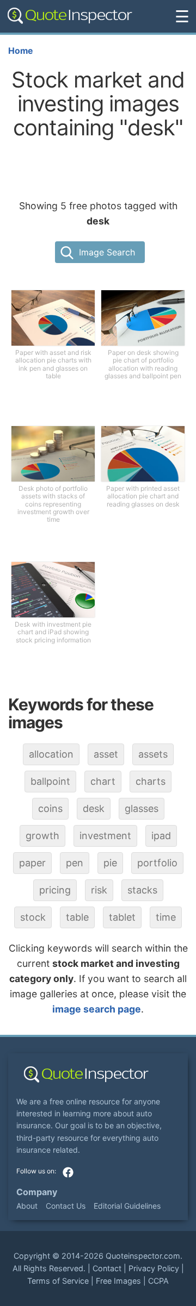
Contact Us (65, 1205)
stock (33, 917)
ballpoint (50, 781)
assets (153, 754)
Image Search (107, 252)
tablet (122, 917)
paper (32, 862)
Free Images (118, 1280)
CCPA (158, 1280)
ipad (161, 835)
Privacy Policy (153, 1268)
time (166, 917)
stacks (142, 890)
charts (151, 781)
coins (50, 808)
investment (105, 835)
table (77, 917)
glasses (141, 808)
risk (99, 890)
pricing (55, 890)
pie (110, 862)
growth (42, 835)
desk (94, 808)
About (27, 1205)
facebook (68, 1172)
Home (20, 51)
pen (74, 862)
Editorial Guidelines (127, 1205)
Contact (107, 1268)
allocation (51, 754)
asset (106, 754)
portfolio (157, 862)
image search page (96, 1009)
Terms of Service (58, 1280)
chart (102, 781)
